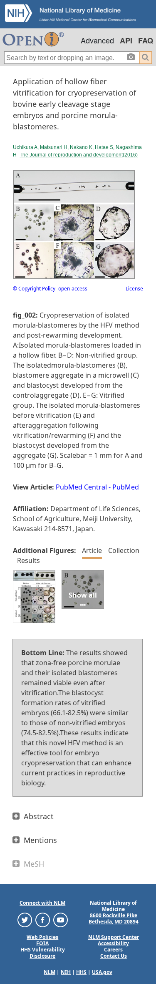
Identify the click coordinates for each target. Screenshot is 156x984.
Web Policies (42, 937)
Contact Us (113, 955)
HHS (81, 972)
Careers (113, 949)
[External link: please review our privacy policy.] (24, 919)
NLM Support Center (113, 937)
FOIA (42, 943)
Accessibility (113, 943)
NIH (66, 972)
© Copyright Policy (34, 288)
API (126, 40)
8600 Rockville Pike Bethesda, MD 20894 (114, 918)
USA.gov (102, 972)
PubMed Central (81, 487)
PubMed (125, 487)
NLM (49, 972)
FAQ (145, 40)
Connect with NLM (42, 902)
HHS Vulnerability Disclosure (42, 952)
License (134, 288)
